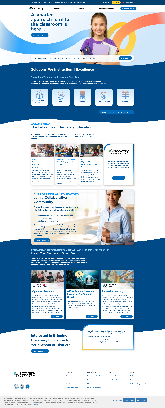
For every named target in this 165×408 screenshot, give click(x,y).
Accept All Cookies (129, 400)
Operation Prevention (43, 291)
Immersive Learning (112, 291)
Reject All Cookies (141, 400)
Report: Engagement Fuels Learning (66, 162)
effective (76, 81)
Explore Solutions (80, 2)
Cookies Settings (117, 400)
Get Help (104, 2)
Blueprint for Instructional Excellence (42, 162)
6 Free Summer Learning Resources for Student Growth (80, 294)
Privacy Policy (35, 404)
